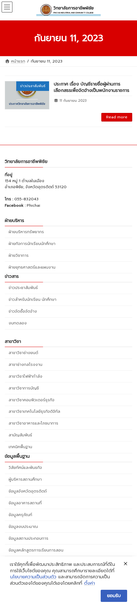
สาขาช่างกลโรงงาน (25, 364)
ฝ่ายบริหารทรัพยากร (26, 231)
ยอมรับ (114, 595)
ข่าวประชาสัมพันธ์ (23, 288)
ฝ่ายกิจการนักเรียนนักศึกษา (32, 243)
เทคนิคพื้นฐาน (20, 447)
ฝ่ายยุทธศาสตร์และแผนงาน (32, 267)
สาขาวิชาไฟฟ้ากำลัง (25, 376)
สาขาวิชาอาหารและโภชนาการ (33, 423)
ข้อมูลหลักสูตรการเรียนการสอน (36, 550)
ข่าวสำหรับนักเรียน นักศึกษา (32, 299)
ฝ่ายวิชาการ (19, 255)
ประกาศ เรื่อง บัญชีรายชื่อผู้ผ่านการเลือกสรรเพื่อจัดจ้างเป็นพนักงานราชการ (91, 87)
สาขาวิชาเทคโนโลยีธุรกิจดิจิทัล (34, 411)
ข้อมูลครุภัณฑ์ (20, 515)
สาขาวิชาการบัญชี (24, 388)
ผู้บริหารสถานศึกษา (25, 479)
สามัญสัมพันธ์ (20, 435)
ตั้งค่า (89, 583)
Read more (116, 117)
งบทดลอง (18, 323)
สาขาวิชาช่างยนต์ (23, 352)
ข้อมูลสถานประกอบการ (28, 538)
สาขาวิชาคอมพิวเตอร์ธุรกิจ (31, 400)
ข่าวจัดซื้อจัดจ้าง (23, 311)
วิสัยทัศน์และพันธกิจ (25, 467)
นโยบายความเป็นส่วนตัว (33, 577)
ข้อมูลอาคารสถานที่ (25, 503)
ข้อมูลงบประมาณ (23, 526)
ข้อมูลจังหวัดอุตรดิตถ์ (28, 491)
